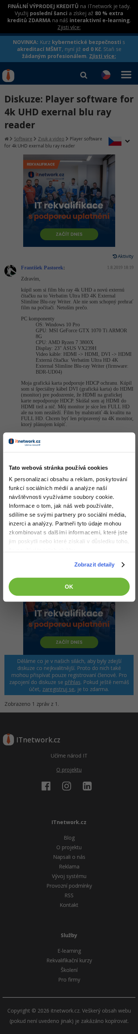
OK (69, 587)
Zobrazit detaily (94, 564)
